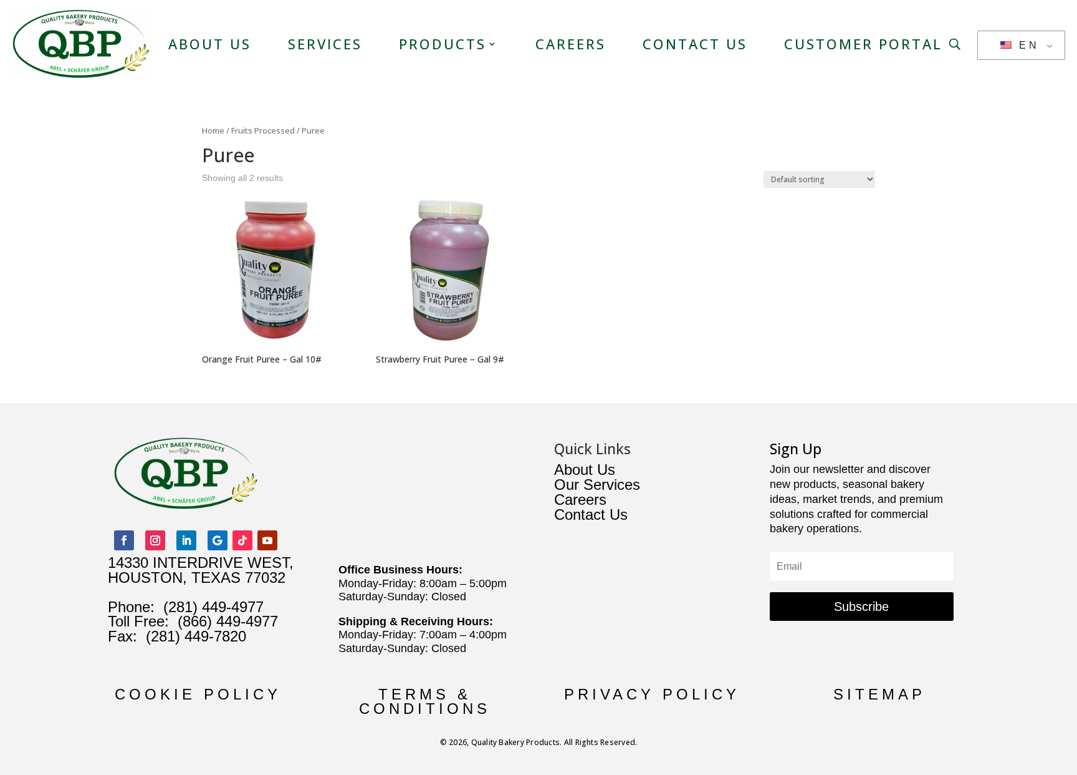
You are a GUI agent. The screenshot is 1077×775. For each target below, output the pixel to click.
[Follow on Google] (217, 540)
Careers (570, 43)
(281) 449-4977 (213, 606)
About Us (209, 43)
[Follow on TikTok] (242, 540)
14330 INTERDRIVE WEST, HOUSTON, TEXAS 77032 (201, 570)
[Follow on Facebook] (124, 540)
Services (325, 43)
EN (1026, 45)
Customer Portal (863, 43)
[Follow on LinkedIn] (186, 540)
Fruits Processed (263, 130)
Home (213, 130)
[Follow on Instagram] (155, 540)
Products (442, 43)
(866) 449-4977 (228, 621)
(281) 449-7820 (191, 636)
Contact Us (695, 43)
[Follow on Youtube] (267, 540)
